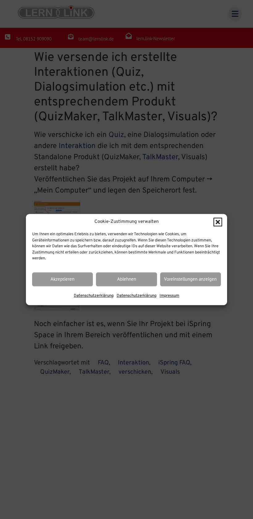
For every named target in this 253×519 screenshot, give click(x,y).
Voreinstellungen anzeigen (190, 279)
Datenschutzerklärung (94, 295)
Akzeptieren (62, 279)
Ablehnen (126, 279)
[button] (218, 222)
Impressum (169, 295)
